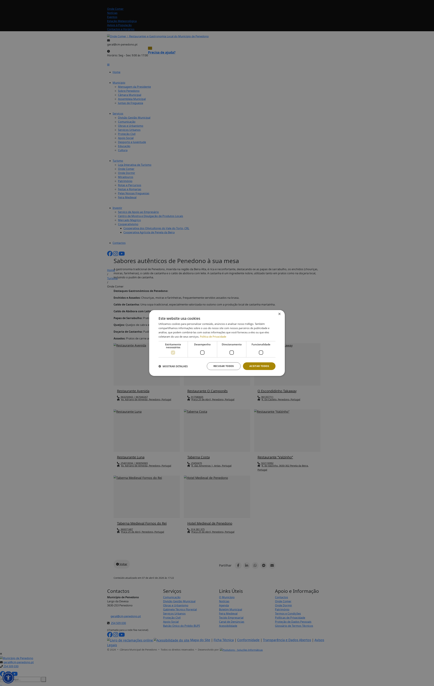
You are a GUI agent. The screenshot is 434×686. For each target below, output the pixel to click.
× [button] (279, 314)
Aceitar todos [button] (259, 366)
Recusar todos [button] (223, 366)
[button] (173, 366)
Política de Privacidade (213, 336)
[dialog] (217, 343)
